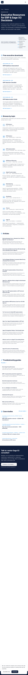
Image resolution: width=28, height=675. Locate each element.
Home (2, 9)
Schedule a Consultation (8, 464)
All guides (3, 362)
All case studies (22, 411)
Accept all (15, 671)
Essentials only (6, 671)
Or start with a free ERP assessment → (8, 466)
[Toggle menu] (25, 2)
